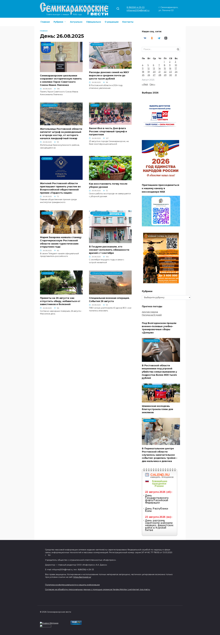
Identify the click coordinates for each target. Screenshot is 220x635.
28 (160, 75)
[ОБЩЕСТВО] (61, 70)
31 (176, 75)
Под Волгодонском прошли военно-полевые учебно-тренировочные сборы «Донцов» (159, 328)
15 (165, 68)
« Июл (145, 84)
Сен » (152, 84)
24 (176, 72)
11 (142, 68)
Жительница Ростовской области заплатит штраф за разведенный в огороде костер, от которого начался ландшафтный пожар (61, 133)
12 (149, 68)
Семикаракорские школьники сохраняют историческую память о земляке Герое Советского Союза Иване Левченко (61, 80)
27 (154, 75)
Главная (45, 22)
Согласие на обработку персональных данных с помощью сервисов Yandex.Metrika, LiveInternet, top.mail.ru (97, 589)
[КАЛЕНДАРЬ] (61, 293)
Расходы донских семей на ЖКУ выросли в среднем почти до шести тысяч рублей (109, 75)
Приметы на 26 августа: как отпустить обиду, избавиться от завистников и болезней (60, 301)
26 (149, 75)
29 (165, 75)
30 (170, 75)
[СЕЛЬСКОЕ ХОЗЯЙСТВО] (110, 178)
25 (143, 75)
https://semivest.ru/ (82, 577)
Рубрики (58, 22)
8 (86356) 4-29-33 (136, 7)
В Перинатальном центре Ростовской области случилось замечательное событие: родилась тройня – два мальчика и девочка (159, 454)
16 (170, 68)
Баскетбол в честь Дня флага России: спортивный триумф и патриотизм (108, 131)
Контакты (127, 22)
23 (170, 72)
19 (149, 72)
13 (154, 68)
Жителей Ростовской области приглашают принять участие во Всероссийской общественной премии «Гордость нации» (60, 188)
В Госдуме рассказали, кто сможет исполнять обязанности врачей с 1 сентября (109, 249)
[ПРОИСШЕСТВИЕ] (161, 360)
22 (165, 72)
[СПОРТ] (110, 123)
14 (160, 68)
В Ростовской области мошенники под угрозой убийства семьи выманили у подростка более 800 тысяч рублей (159, 371)
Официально (93, 22)
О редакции (112, 22)
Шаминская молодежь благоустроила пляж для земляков (157, 409)
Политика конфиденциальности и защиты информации (72, 585)
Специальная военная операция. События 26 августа (109, 300)
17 (176, 68)
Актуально (76, 22)
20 (154, 72)
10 (176, 65)
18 (143, 72)
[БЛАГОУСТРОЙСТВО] (161, 401)
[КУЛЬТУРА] (61, 178)
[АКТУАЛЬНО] (110, 67)
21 (160, 72)
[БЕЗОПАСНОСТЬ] (61, 123)
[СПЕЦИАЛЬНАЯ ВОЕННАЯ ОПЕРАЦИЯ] (110, 293)
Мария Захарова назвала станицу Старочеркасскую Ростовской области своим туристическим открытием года (60, 242)
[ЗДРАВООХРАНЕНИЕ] (110, 241)
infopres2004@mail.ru (138, 10)
